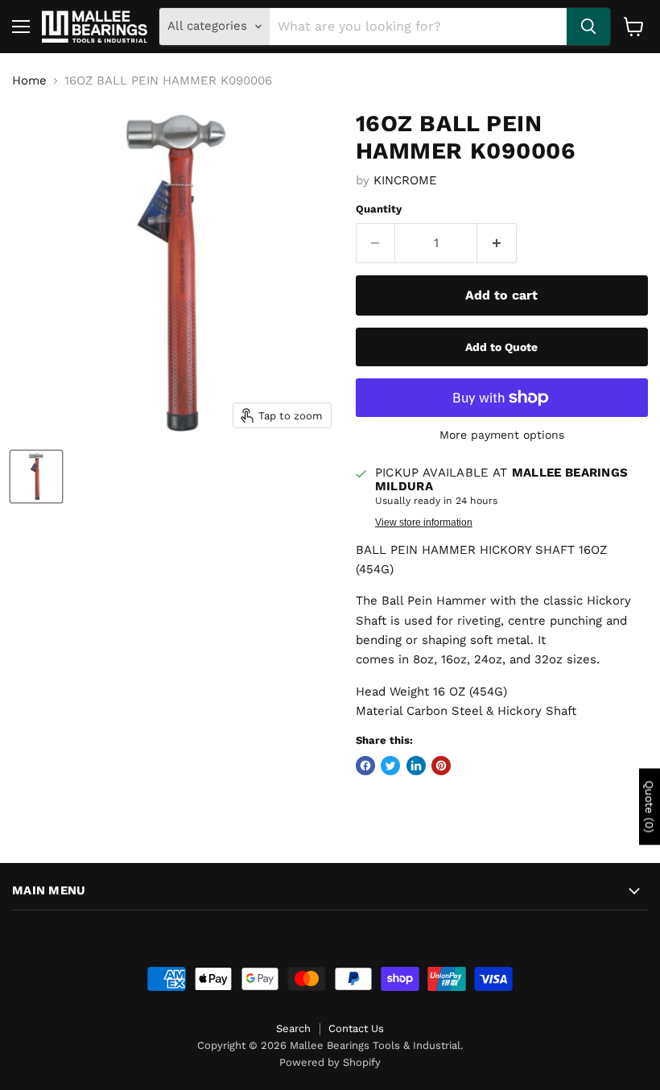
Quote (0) (649, 807)
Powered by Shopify (330, 1062)
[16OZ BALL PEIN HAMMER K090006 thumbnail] (36, 476)
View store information (423, 522)
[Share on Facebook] (365, 765)
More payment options (501, 434)
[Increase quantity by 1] (497, 243)
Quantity (379, 209)
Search (293, 1028)
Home (29, 81)
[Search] (588, 26)
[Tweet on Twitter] (390, 765)
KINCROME (405, 180)
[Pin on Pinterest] (441, 765)
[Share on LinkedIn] (416, 765)
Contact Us (356, 1028)
